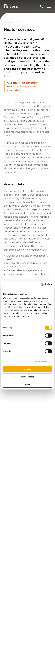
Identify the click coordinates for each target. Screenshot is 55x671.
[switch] (48, 335)
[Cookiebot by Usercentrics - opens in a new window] (41, 285)
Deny (27, 384)
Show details (41, 362)
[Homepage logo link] (11, 6)
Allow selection (27, 377)
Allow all (27, 369)
